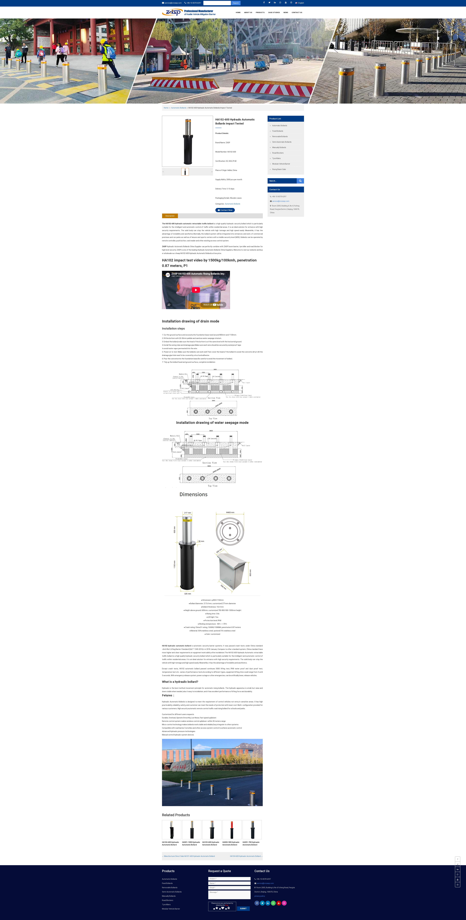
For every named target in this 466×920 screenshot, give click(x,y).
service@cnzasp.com (173, 3)
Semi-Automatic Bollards (281, 142)
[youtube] (285, 2)
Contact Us (297, 12)
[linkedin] (274, 2)
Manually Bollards (279, 147)
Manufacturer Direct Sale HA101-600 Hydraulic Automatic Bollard (188, 856)
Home (238, 12)
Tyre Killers (276, 158)
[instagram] (291, 2)
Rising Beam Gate (279, 169)
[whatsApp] (280, 2)
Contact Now (226, 210)
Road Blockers (278, 153)
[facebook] (264, 2)
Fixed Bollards (277, 131)
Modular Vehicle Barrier (281, 164)
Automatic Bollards (178, 108)
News (285, 12)
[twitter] (269, 2)
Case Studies (274, 12)
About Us (248, 12)
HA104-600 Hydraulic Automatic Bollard (246, 856)
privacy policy (259, 896)
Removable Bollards (280, 136)
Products (260, 12)
